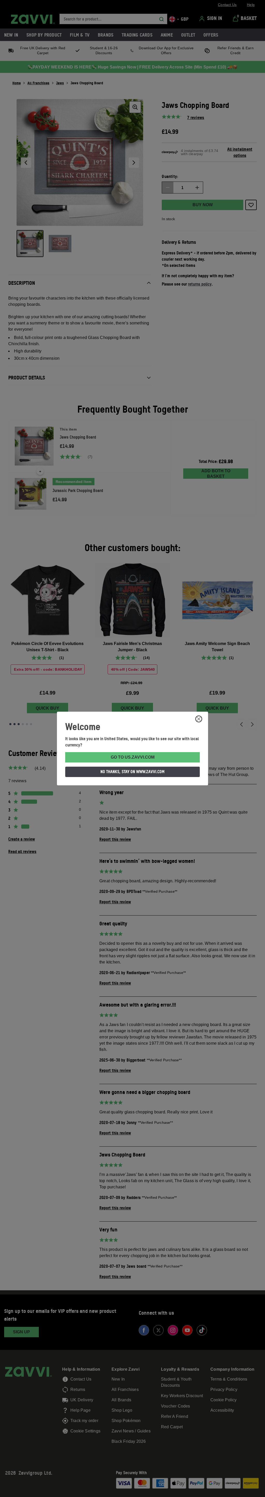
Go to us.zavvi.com (132, 757)
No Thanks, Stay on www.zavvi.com (132, 771)
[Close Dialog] (199, 719)
